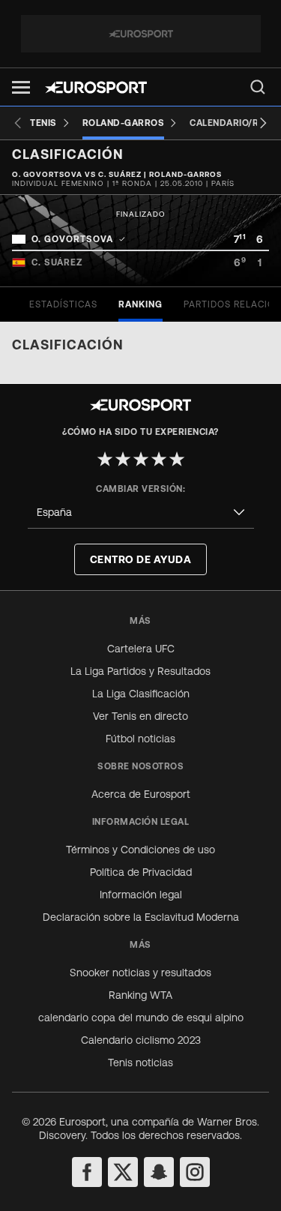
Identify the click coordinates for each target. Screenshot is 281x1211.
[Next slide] (263, 123)
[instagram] (195, 1172)
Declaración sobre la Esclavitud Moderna (141, 917)
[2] (123, 459)
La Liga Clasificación (141, 694)
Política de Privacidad (141, 872)
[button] (21, 87)
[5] (177, 459)
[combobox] (141, 512)
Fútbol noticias (140, 739)
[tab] (63, 304)
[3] (141, 459)
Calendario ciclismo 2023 (141, 1040)
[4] (159, 459)
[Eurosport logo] (96, 87)
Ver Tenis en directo (140, 716)
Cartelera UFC (141, 649)
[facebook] (87, 1172)
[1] (105, 459)
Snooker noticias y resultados (140, 973)
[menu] (258, 87)
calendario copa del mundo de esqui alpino (141, 1018)
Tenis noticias (140, 1063)
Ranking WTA (140, 995)
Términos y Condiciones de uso (140, 850)
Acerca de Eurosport (140, 794)
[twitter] (123, 1172)
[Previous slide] (18, 123)
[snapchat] (159, 1172)
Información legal (141, 895)
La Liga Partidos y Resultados (140, 671)
